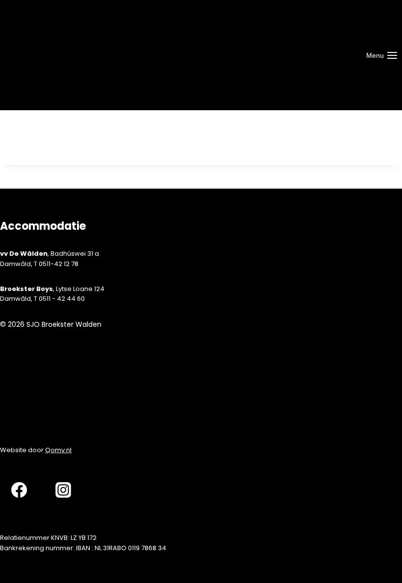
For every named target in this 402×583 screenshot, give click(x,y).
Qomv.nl (58, 450)
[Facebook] (19, 489)
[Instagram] (63, 489)
